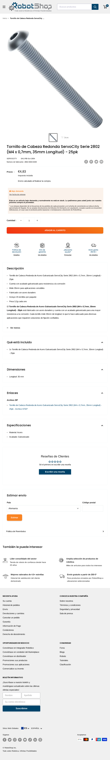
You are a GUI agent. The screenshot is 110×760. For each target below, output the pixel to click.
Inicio (5, 18)
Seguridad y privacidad (70, 609)
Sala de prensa (66, 613)
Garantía (6, 622)
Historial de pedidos (11, 605)
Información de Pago (12, 626)
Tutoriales (64, 660)
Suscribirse (21, 708)
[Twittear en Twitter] (96, 162)
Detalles (17, 255)
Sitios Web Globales (11, 728)
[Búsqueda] (95, 7)
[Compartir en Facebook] (86, 162)
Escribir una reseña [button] (55, 472)
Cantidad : (11, 220)
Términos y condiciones (70, 605)
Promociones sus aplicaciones (16, 664)
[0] (105, 6)
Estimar (14, 517)
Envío (5, 609)
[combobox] (74, 7)
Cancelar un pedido (11, 617)
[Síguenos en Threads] (40, 740)
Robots (63, 656)
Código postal (89, 502)
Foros (62, 648)
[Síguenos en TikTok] (30, 740)
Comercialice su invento (13, 668)
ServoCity (12, 159)
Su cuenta (7, 601)
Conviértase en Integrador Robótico (18, 648)
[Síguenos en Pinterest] (20, 740)
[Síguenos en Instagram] (15, 740)
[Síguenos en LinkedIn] (35, 740)
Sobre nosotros (66, 601)
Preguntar (68, 255)
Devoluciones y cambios (13, 613)
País (9, 502)
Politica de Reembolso (16, 531)
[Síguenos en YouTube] (25, 740)
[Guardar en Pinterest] (91, 162)
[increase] (37, 220)
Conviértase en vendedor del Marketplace (21, 652)
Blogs (62, 652)
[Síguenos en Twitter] (10, 740)
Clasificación (65, 664)
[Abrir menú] (4, 7)
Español (35, 728)
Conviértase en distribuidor (14, 656)
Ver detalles (42, 255)
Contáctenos (8, 630)
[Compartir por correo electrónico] (101, 162)
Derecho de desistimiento (14, 634)
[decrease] (21, 220)
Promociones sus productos (15, 660)
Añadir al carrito (55, 230)
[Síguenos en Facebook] (4, 740)
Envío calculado (25, 181)
